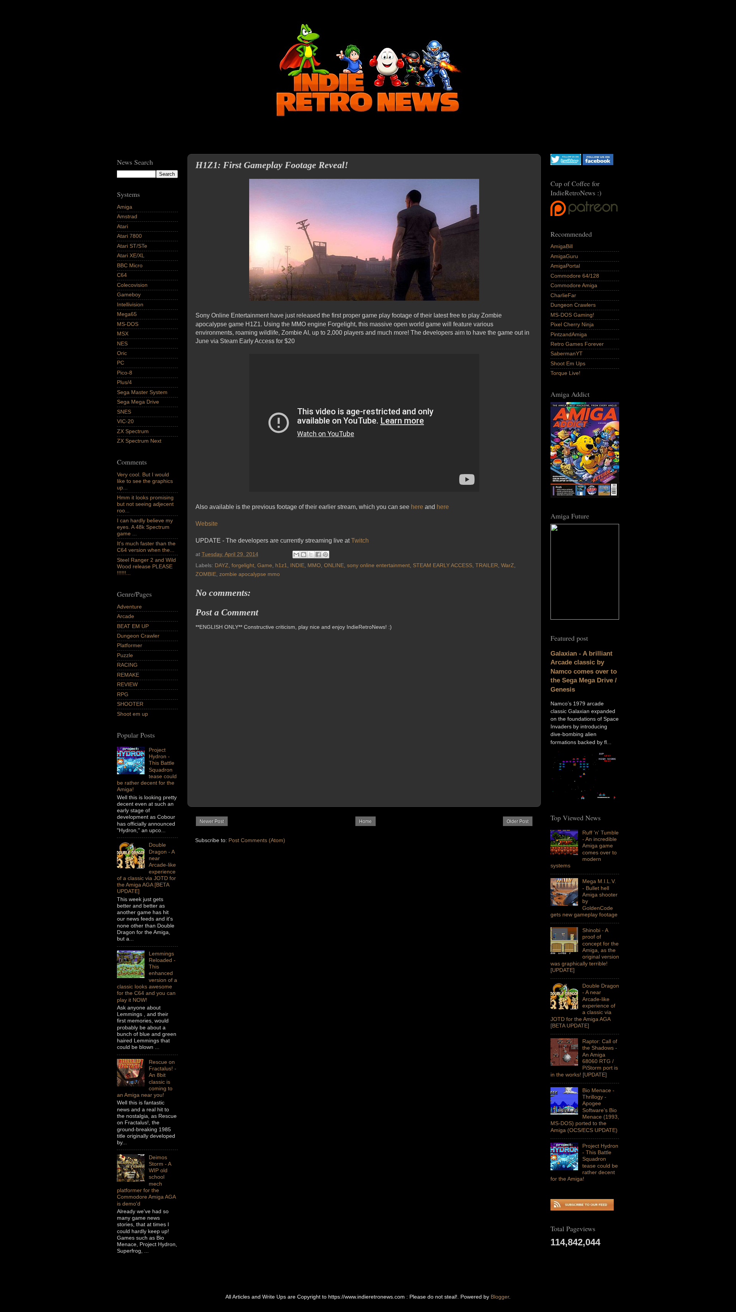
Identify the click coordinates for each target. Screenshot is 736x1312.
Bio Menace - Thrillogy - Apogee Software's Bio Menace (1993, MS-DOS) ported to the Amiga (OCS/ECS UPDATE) (584, 1110)
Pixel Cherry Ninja (572, 324)
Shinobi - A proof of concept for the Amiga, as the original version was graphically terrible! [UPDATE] (584, 950)
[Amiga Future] (584, 496)
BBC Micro (130, 265)
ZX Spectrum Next (139, 441)
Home (365, 821)
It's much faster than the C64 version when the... (146, 546)
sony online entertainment (378, 565)
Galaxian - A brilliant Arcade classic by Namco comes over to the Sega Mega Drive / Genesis (583, 671)
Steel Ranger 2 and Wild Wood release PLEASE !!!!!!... (146, 566)
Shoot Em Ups (567, 363)
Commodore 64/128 (574, 276)
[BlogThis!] (303, 554)
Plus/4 (124, 382)
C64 (122, 275)
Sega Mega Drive (138, 402)
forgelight (243, 565)
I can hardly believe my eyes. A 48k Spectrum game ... (145, 527)
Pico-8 (124, 373)
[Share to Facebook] (318, 554)
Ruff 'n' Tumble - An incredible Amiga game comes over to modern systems (584, 849)
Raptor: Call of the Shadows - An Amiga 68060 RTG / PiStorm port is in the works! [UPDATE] (584, 1057)
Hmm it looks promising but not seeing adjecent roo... (145, 504)
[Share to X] (311, 554)
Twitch (360, 540)
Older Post (518, 821)
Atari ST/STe (132, 246)
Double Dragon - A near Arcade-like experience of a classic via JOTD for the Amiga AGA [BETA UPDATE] (584, 1006)
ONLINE (334, 565)
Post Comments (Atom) (256, 840)
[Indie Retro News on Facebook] (598, 163)
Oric (122, 353)
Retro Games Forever (577, 344)
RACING (127, 665)
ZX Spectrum (133, 431)
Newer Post (212, 821)
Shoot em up (132, 714)
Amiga (124, 207)
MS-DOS (127, 324)
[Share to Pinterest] (325, 554)
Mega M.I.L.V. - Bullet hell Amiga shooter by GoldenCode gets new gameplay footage (584, 897)
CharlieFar (563, 295)
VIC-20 (125, 421)
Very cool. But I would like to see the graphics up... (145, 481)
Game (264, 565)
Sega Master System (142, 392)
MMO (314, 565)
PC (120, 363)
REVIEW (127, 684)
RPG (122, 694)
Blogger (500, 1297)
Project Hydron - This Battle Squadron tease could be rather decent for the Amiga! (584, 1162)
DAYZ (221, 565)
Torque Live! (565, 373)
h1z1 (281, 565)
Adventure (129, 607)
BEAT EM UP (133, 626)
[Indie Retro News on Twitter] (565, 163)
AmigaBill (561, 246)
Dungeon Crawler (138, 636)
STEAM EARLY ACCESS (442, 565)
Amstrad (127, 216)
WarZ (507, 565)
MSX (122, 333)
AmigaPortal (565, 266)
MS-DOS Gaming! (572, 315)
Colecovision (132, 285)
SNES (124, 412)
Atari (122, 226)
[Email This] (296, 554)
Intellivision (130, 304)
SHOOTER (130, 704)
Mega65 (127, 314)
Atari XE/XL (131, 255)
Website (207, 523)
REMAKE (128, 675)
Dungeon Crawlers (573, 305)
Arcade (125, 616)
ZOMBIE (206, 574)
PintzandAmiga (568, 334)
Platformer (129, 645)
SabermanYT (566, 353)
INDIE (297, 565)
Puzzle (125, 655)
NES (122, 343)
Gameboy (129, 294)
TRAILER (486, 565)
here (417, 507)
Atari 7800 (129, 236)
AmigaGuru (564, 256)
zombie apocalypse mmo (249, 574)
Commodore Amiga (573, 285)
